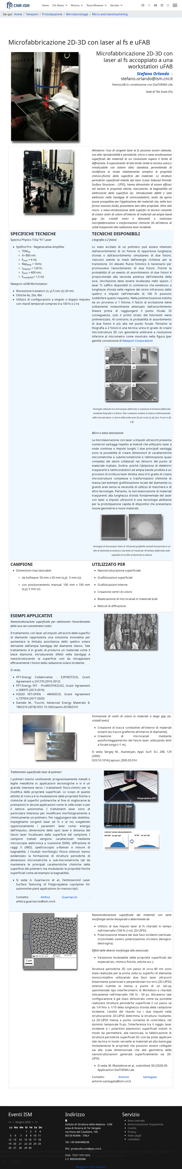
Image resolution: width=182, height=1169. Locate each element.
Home (45, 5)
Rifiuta (16, 1161)
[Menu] (175, 5)
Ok (4, 1161)
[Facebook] (142, 5)
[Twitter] (149, 5)
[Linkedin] (162, 5)
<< (9, 1122)
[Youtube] (155, 5)
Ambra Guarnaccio (59, 897)
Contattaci (134, 1139)
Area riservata (136, 1120)
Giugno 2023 (23, 1122)
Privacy (132, 1131)
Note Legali (134, 1135)
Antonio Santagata (137, 1077)
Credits (132, 1128)
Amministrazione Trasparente (145, 1124)
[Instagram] (168, 5)
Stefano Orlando (153, 73)
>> (36, 1122)
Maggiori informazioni (91, 1167)
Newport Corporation (137, 341)
